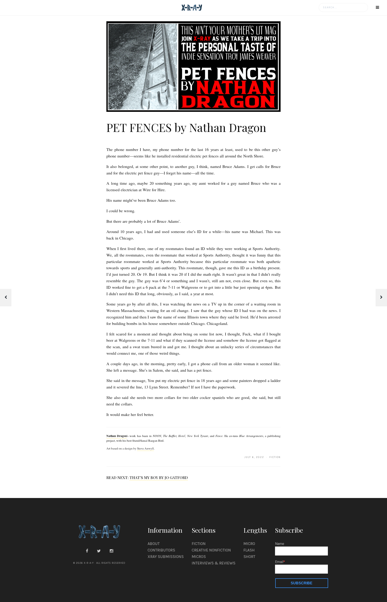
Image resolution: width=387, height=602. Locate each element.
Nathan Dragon (116, 436)
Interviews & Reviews (213, 563)
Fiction (199, 543)
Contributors (161, 550)
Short (249, 556)
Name (279, 544)
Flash (249, 550)
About (154, 543)
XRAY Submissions (166, 556)
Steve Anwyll (145, 448)
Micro (249, 543)
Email (279, 562)
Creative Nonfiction (211, 550)
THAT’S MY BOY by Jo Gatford (158, 477)
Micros (199, 556)
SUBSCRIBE (301, 583)
